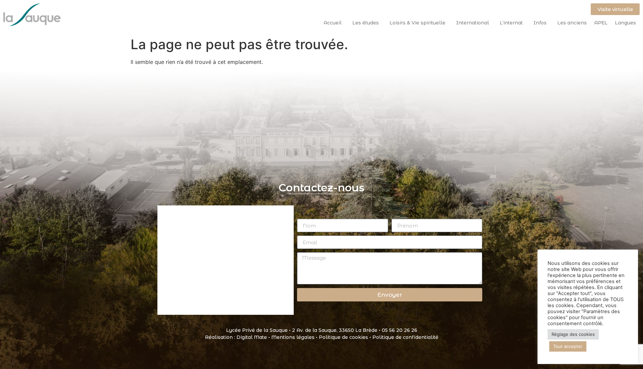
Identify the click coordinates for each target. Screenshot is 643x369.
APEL (601, 23)
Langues (625, 23)
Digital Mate (251, 337)
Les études (365, 23)
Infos (540, 23)
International (472, 23)
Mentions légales (292, 337)
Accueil (333, 23)
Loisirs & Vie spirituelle (417, 23)
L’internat (511, 23)
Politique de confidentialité (405, 337)
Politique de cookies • (345, 337)
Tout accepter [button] (567, 346)
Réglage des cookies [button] (573, 334)
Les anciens (572, 23)
